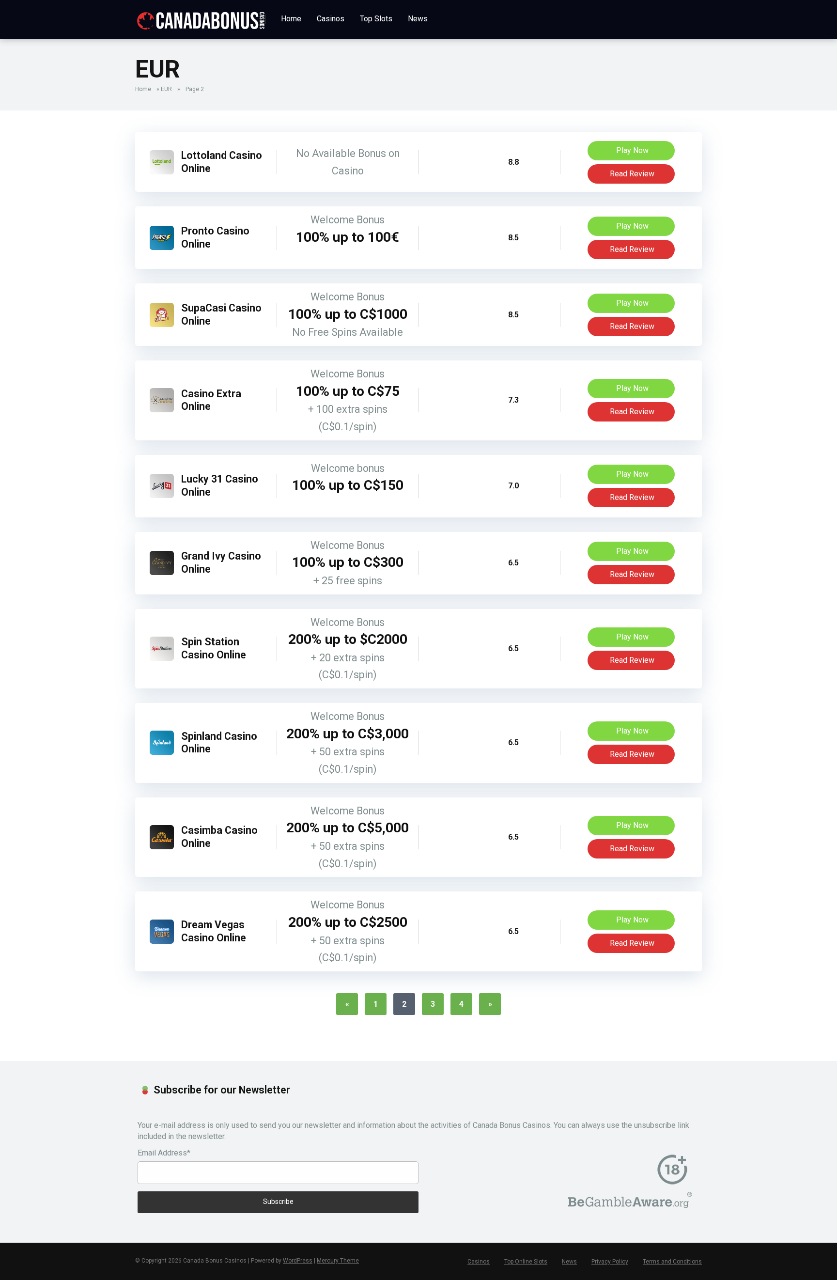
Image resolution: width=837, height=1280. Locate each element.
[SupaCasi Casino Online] (162, 324)
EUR (166, 89)
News (418, 18)
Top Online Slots (525, 1261)
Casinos (330, 18)
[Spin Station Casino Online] (162, 658)
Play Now (632, 150)
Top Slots (376, 18)
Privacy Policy (609, 1261)
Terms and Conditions (672, 1261)
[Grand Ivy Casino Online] (162, 572)
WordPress (297, 1260)
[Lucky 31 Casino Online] (162, 495)
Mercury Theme (338, 1260)
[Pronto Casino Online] (162, 247)
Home (291, 18)
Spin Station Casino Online (213, 648)
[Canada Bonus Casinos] (200, 17)
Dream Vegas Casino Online (213, 931)
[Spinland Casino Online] (162, 752)
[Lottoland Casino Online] (162, 171)
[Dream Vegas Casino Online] (162, 941)
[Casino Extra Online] (162, 409)
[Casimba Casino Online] (162, 846)
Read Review (632, 173)
